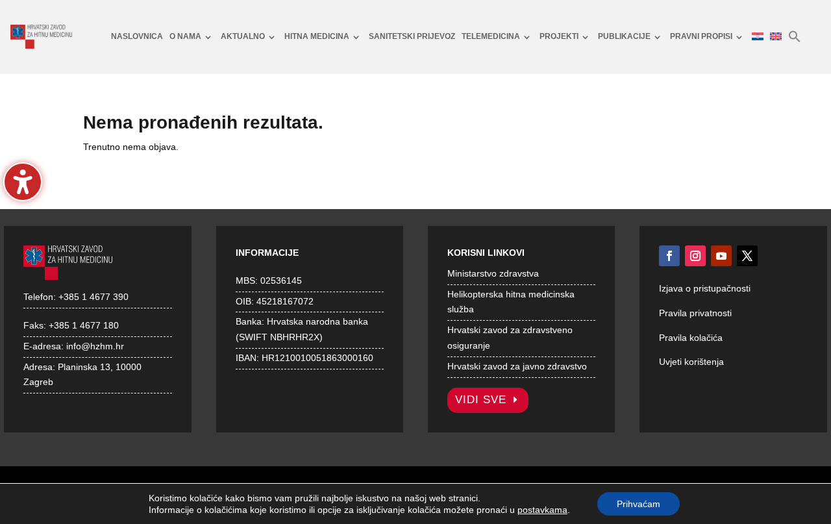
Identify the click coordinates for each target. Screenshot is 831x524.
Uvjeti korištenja (691, 361)
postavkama (542, 510)
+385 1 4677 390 (93, 297)
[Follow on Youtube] (721, 255)
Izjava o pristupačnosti (704, 288)
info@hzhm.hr (95, 346)
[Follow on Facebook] (669, 255)
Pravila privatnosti (695, 313)
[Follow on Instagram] (695, 255)
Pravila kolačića (691, 337)
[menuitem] (137, 37)
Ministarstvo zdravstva (493, 273)
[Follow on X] (747, 255)
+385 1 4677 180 (84, 325)
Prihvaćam (638, 504)
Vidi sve (480, 399)
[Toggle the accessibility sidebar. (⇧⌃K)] (22, 181)
